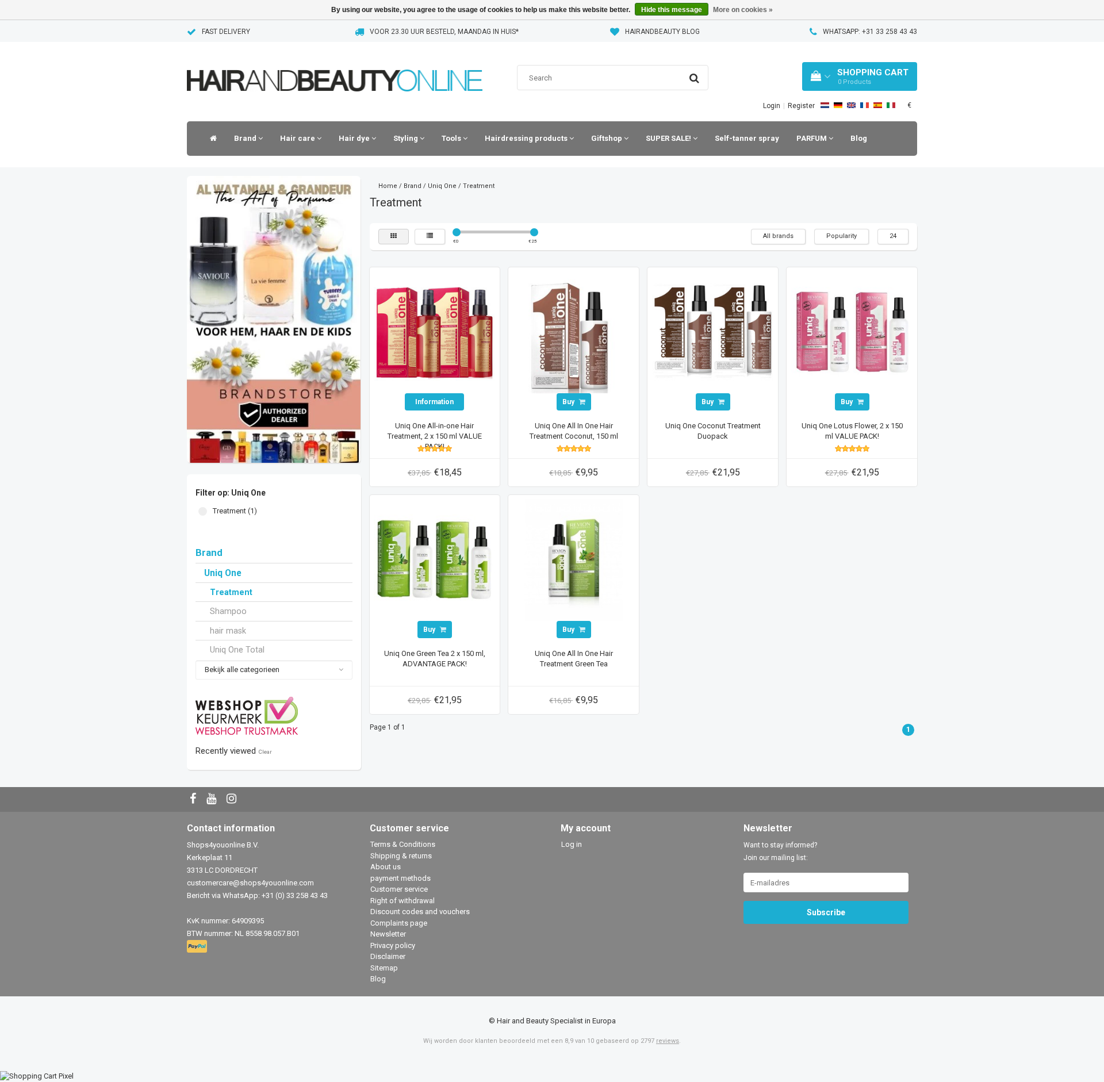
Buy (569, 402)
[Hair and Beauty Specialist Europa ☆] (334, 66)
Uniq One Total (237, 649)
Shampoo (228, 611)
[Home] (210, 138)
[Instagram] (233, 799)
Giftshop (607, 138)
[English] (851, 105)
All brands (778, 236)
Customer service (399, 889)
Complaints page (398, 923)
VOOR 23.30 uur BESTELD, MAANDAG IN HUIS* (444, 32)
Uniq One (222, 573)
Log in (571, 844)
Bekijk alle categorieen (242, 669)
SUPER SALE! (669, 138)
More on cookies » (743, 10)
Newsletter (388, 934)
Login (771, 106)
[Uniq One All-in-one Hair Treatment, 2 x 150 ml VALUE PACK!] (435, 332)
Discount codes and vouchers (420, 911)
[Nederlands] (825, 105)
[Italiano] (891, 105)
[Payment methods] (198, 947)
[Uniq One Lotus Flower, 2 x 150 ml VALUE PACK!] (852, 332)
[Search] (694, 78)
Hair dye (355, 138)
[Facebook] (194, 799)
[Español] (877, 105)
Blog (858, 138)
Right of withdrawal (402, 900)
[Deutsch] (838, 105)
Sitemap (384, 968)
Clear (265, 752)
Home (387, 186)
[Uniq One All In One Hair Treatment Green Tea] (574, 559)
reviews (667, 1041)
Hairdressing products (527, 138)
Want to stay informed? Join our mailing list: (780, 851)
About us (385, 866)
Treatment (231, 592)
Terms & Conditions (402, 844)
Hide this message (671, 10)
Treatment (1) (202, 511)
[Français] (864, 105)
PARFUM (812, 138)
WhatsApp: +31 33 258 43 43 (870, 32)
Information (434, 402)
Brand (246, 138)
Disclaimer (387, 956)
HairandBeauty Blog (662, 32)
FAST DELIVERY (226, 32)
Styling (406, 138)
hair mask (228, 630)
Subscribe (826, 912)
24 (893, 236)
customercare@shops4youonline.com (250, 882)
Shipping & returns (401, 855)
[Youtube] (212, 799)
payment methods (400, 878)
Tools (452, 138)
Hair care (298, 138)
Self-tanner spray (747, 138)
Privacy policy (392, 945)
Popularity (841, 236)
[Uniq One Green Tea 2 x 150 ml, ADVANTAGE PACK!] (435, 559)
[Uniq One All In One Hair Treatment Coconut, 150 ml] (574, 332)
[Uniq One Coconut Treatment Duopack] (713, 332)
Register (801, 106)
